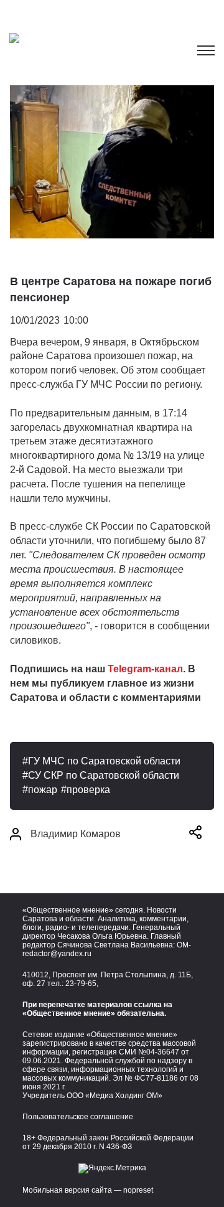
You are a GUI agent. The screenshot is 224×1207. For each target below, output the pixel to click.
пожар (42, 789)
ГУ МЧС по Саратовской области (104, 761)
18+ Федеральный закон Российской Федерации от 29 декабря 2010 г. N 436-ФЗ (108, 1142)
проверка (88, 789)
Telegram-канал (145, 669)
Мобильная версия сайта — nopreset (87, 1190)
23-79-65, (81, 983)
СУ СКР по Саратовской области (103, 775)
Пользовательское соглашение (77, 1116)
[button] (195, 834)
